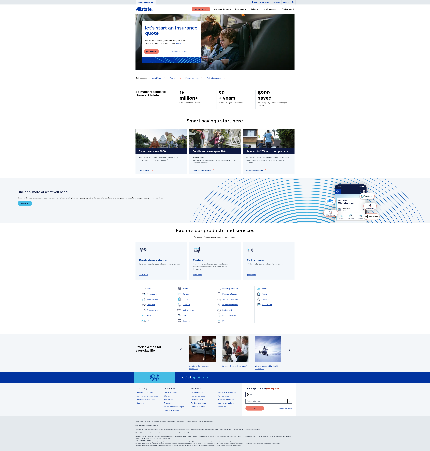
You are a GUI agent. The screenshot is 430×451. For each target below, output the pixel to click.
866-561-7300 (181, 43)
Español (276, 2)
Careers (140, 403)
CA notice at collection (159, 421)
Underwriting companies (147, 396)
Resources (168, 399)
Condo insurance (198, 406)
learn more (143, 274)
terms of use (139, 421)
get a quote (151, 51)
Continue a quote (179, 51)
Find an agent (288, 9)
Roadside (222, 406)
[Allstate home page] (144, 9)
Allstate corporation (145, 392)
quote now (251, 274)
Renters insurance (198, 403)
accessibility (171, 421)
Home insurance (198, 396)
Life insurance (197, 399)
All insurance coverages (174, 406)
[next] (289, 350)
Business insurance (226, 399)
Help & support (170, 392)
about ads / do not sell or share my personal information (195, 421)
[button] (146, 2)
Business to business (146, 399)
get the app (25, 203)
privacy (147, 421)
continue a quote (286, 408)
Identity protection (226, 403)
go (255, 408)
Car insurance (197, 392)
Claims (167, 396)
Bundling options (171, 410)
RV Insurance (223, 396)
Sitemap (167, 403)
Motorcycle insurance (227, 392)
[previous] (181, 350)
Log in (286, 2)
